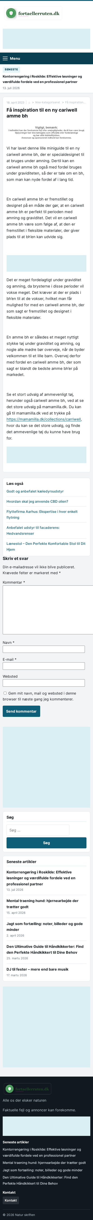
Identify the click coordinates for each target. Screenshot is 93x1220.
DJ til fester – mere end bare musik (37, 969)
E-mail (9, 659)
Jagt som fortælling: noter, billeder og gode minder (43, 1170)
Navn (8, 642)
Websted (10, 676)
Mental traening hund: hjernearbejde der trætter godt (44, 1163)
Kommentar (14, 582)
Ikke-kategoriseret (47, 102)
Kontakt (11, 1200)
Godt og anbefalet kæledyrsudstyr (35, 491)
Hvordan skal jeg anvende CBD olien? (37, 501)
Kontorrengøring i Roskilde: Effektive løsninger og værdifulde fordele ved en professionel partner (42, 79)
